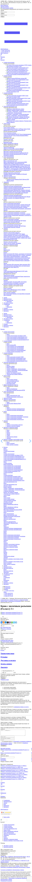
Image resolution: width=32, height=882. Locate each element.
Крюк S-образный (24, 260)
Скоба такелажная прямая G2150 (15, 271)
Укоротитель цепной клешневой (12, 276)
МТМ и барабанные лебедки (11, 507)
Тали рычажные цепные (10, 132)
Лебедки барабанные (9, 147)
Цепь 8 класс (7, 249)
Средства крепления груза (10, 484)
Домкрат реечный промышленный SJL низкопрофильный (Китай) (17, 192)
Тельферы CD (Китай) (21, 174)
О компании (7, 304)
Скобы (5, 269)
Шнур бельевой (26, 293)
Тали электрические (9, 513)
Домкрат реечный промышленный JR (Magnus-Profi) (17, 187)
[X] (8, 622)
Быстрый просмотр (5, 748)
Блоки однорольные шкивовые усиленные (14, 212)
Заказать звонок (5, 6)
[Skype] (14, 622)
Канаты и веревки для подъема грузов (13, 561)
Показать (3, 678)
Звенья (5, 263)
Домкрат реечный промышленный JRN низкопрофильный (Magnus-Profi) (14, 189)
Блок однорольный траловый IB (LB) (13, 220)
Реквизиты (9, 306)
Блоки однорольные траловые (11, 219)
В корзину (3, 640)
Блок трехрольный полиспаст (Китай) (15, 226)
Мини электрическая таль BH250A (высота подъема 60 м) (17, 169)
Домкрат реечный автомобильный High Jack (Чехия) (17, 196)
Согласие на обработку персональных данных (12, 869)
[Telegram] (16, 622)
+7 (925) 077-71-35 (24, 860)
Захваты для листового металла (12, 232)
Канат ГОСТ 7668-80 (20, 289)
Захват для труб (8, 243)
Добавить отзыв (5, 679)
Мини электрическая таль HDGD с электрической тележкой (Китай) (17, 168)
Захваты (6, 543)
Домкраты (6, 527)
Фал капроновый (8, 293)
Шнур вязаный (7, 295)
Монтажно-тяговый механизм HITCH (13, 154)
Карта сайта (7, 817)
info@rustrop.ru (4, 5)
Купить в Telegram (6, 628)
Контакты (6, 310)
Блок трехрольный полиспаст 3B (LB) (13, 226)
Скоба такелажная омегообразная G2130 (14, 271)
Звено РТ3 (16, 267)
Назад (8, 334)
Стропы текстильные (9, 453)
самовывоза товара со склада (21, 706)
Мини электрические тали (10, 160)
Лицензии (9, 301)
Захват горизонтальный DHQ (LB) (12, 234)
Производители (8, 299)
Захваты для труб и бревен (10, 241)
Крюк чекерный (16, 260)
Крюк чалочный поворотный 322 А (13, 255)
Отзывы (6, 308)
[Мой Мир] (6, 622)
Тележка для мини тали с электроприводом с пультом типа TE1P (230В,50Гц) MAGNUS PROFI (17, 166)
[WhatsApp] (12, 622)
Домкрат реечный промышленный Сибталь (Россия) (17, 190)
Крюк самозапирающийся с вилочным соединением (16, 257)
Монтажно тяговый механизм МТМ (13, 151)
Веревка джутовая (17, 293)
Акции (5, 297)
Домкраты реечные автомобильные (13, 195)
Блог (8, 305)
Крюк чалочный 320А (9, 253)
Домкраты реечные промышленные (13, 186)
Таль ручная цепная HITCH (18, 130)
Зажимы (6, 280)
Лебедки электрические (10, 521)
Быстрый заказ (9, 640)
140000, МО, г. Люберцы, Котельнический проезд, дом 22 (15, 856)
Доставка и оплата (8, 303)
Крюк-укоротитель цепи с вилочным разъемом (17, 277)
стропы (17, 865)
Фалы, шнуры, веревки (9, 292)
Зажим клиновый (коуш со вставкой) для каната (15, 282)
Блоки (5, 533)
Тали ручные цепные (9, 127)
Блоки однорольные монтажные (12, 203)
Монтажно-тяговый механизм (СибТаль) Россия (16, 152)
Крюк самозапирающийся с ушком (15, 256)
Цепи (5, 248)
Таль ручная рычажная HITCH (11, 134)
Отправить (3, 745)
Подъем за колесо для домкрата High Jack (14, 198)
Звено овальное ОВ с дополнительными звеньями (17, 265)
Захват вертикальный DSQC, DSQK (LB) (16, 238)
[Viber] (10, 622)
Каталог (3, 329)
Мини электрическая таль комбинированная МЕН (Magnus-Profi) (14, 164)
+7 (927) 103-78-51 (5, 50)
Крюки (5, 252)
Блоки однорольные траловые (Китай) (15, 221)
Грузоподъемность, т (8, 670)
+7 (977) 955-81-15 (5, 51)
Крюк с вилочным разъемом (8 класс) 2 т (11, 752)
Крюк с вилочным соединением (23, 253)
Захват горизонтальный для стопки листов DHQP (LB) (16, 234)
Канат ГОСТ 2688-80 (9, 289)
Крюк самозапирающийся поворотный (17, 258)
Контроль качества (8, 300)
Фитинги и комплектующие (11, 549)
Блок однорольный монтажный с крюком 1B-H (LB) (17, 204)
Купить (2, 650)
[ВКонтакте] (1, 622)
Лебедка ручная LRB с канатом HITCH (14, 148)
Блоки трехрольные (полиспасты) (12, 224)
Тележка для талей (8, 139)
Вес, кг (4, 672)
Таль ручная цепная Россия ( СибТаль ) (14, 128)
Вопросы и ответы (8, 309)
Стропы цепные (8, 463)
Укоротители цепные (9, 275)
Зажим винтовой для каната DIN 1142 (13, 281)
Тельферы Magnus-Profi (9, 174)
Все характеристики (6, 627)
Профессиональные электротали (12, 172)
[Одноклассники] (3, 622)
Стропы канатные (8, 475)
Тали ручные (7, 497)
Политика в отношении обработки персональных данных (15, 867)
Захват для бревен (16, 243)
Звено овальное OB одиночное (11, 264)
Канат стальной (8, 288)
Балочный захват (8, 142)
